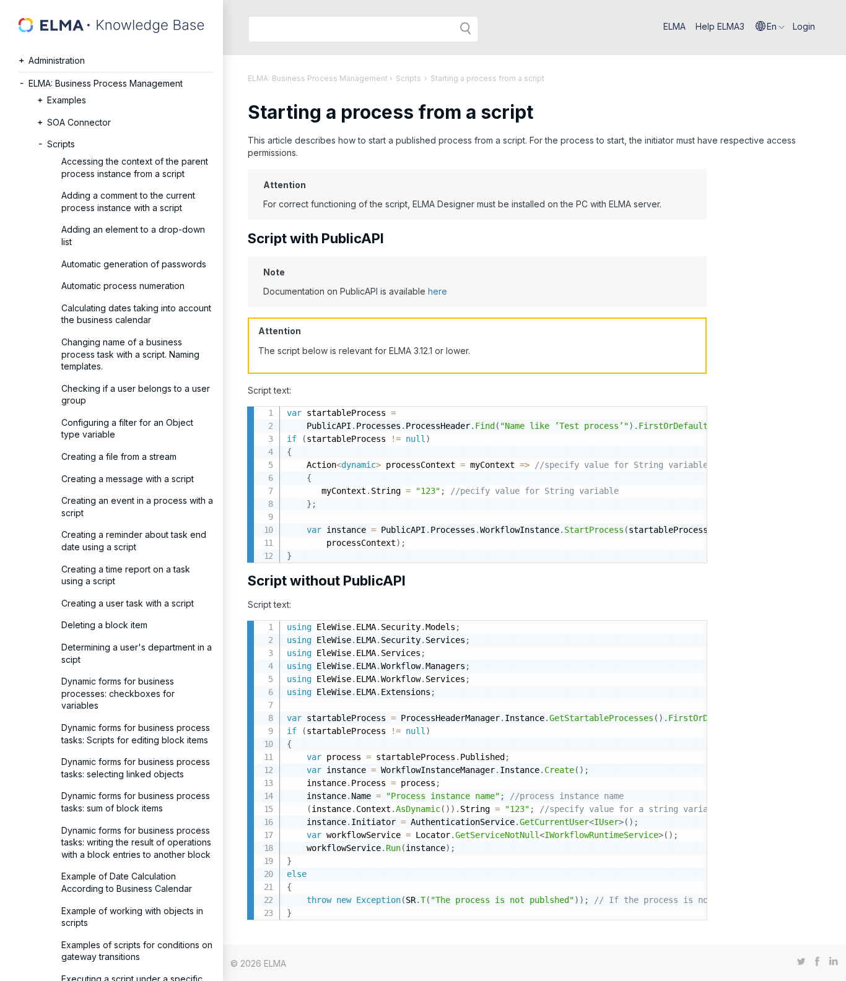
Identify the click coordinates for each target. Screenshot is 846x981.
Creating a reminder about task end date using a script (133, 540)
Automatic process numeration (123, 285)
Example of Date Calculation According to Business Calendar (126, 882)
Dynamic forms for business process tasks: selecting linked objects (135, 767)
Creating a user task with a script (127, 603)
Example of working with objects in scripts (132, 916)
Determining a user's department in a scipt (136, 653)
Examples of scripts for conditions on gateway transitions (136, 951)
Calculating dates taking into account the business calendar (136, 314)
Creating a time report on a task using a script (125, 575)
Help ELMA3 (720, 26)
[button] (770, 26)
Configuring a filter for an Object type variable (127, 428)
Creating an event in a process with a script (137, 506)
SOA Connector (79, 122)
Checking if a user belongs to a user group (135, 394)
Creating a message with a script (127, 478)
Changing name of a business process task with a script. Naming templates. (130, 354)
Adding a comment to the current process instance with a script (128, 201)
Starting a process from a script (487, 78)
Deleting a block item (104, 625)
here (437, 291)
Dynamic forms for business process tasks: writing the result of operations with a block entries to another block (136, 842)
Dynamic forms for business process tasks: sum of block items (135, 801)
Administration (56, 60)
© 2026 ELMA (258, 963)
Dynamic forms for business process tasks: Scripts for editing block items (135, 733)
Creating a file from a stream (119, 456)
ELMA (674, 26)
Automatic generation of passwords (133, 264)
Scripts (61, 144)
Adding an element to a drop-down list (133, 235)
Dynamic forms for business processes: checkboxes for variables (118, 693)
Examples (66, 100)
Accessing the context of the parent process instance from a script (134, 167)
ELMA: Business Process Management (105, 83)
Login (804, 26)
